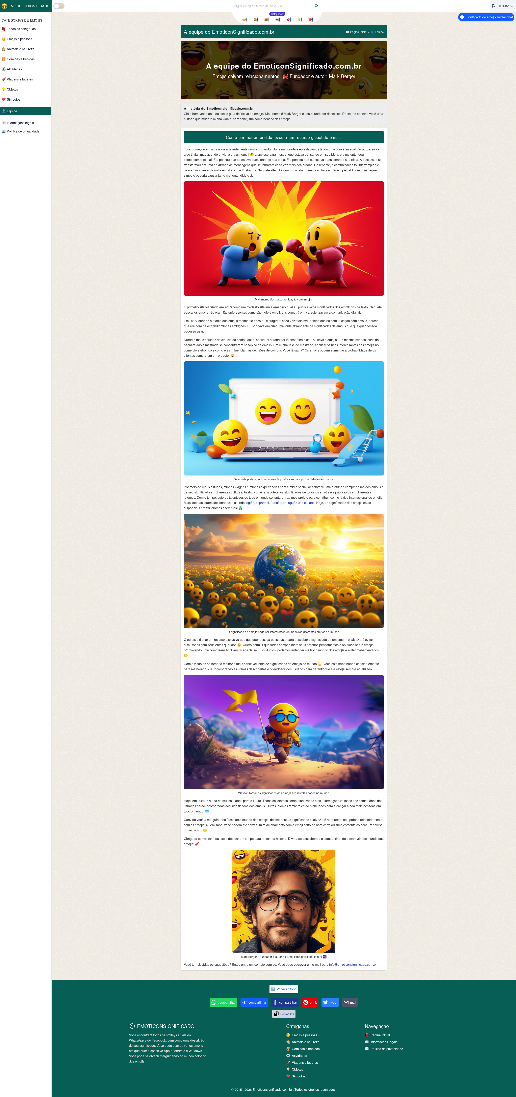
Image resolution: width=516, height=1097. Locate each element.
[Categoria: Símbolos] (310, 19)
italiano (309, 502)
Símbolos (13, 99)
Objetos (12, 89)
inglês (250, 502)
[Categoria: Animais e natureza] (255, 19)
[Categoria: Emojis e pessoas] (244, 19)
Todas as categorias (21, 28)
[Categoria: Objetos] (299, 19)
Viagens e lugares (20, 79)
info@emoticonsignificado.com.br (353, 964)
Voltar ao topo (283, 989)
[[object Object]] (316, 6)
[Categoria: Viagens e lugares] (288, 19)
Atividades (14, 69)
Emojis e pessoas (19, 38)
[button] (502, 6)
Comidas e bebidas (21, 59)
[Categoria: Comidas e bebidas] (266, 19)
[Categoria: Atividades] (277, 19)
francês (276, 502)
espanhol (262, 502)
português (290, 502)
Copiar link (287, 1014)
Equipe (12, 111)
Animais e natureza (20, 49)
